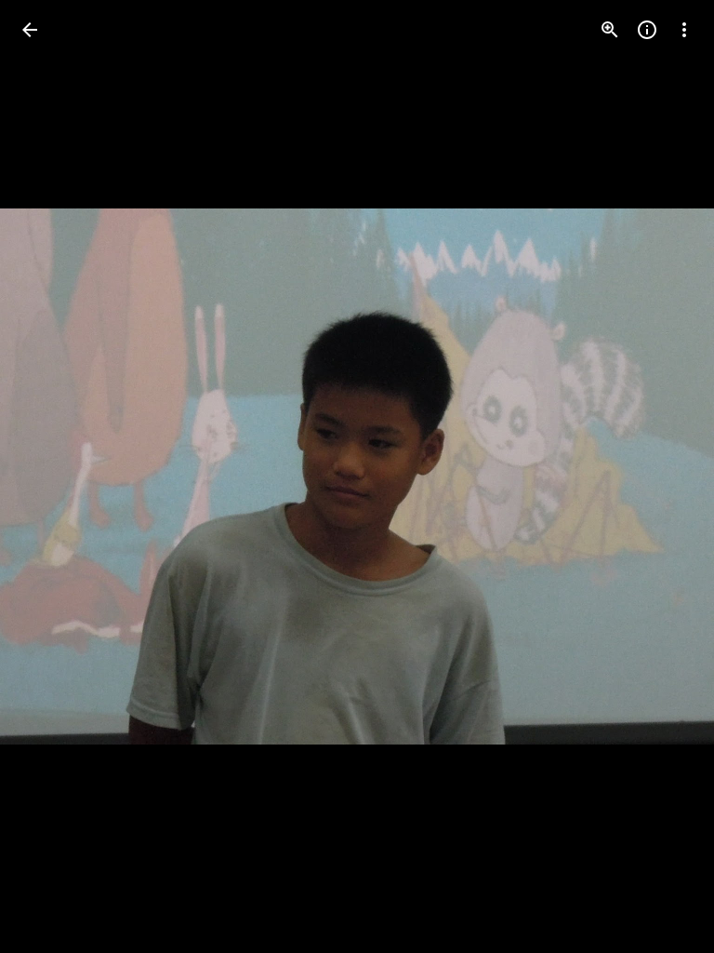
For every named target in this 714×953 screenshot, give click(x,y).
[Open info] (647, 29)
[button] (52, 476)
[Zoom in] (609, 29)
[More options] (684, 29)
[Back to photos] (29, 29)
